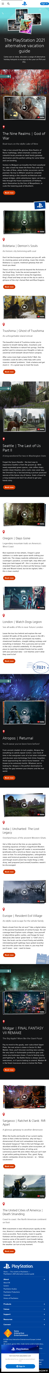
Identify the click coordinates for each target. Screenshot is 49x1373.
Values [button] (6, 1309)
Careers (6, 1286)
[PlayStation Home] (24, 3)
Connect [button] (7, 1324)
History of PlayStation (11, 1298)
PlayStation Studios (10, 1289)
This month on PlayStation (19, 1272)
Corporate (7, 1295)
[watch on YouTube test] (41, 117)
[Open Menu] (3, 3)
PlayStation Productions (12, 1292)
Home (6, 1272)
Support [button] (7, 1314)
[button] (24, 108)
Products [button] (7, 1304)
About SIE (7, 1283)
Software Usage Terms (40, 1362)
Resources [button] (8, 1319)
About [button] (6, 1279)
